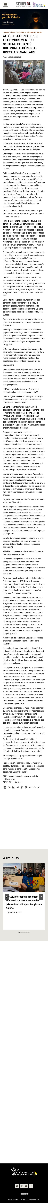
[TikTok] (31, 1186)
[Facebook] (17, 1186)
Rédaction (24, 1194)
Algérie (12, 32)
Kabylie (39, 32)
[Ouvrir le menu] (5, 4)
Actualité (6, 32)
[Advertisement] (24, 817)
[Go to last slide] (7, 897)
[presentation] (24, 877)
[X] (22, 1186)
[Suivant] (41, 897)
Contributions (21, 32)
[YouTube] (26, 1186)
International (31, 32)
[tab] (19, 932)
